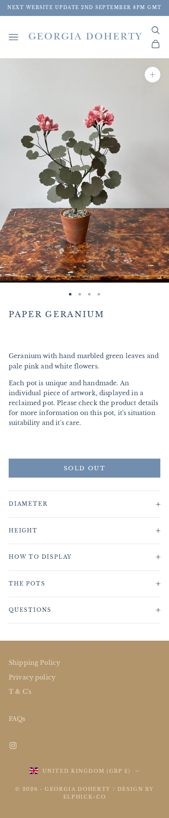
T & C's (20, 691)
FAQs (17, 719)
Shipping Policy (34, 663)
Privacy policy (32, 677)
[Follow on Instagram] (13, 745)
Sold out (84, 468)
